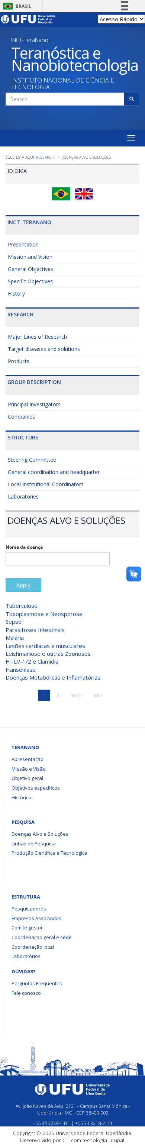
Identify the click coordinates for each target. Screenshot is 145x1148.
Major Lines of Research (37, 336)
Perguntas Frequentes (37, 983)
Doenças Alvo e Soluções (40, 834)
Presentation (23, 244)
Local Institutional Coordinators (46, 484)
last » (98, 695)
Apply (23, 584)
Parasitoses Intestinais (35, 629)
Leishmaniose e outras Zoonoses (48, 653)
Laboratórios (26, 956)
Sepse (14, 621)
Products (18, 361)
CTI (66, 1140)
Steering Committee (32, 459)
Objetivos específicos (36, 787)
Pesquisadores (29, 908)
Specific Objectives (30, 281)
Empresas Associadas (36, 918)
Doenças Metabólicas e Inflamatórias (53, 677)
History (16, 293)
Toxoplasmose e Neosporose (44, 613)
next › (75, 695)
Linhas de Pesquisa (34, 843)
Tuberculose (22, 605)
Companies (21, 416)
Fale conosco (26, 993)
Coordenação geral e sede (42, 937)
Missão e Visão (29, 768)
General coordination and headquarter (54, 471)
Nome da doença (24, 547)
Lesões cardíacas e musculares (45, 645)
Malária (15, 637)
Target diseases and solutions (44, 348)
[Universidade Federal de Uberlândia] (28, 18)
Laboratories (23, 496)
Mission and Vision (30, 256)
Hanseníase (21, 669)
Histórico (21, 797)
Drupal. (117, 1140)
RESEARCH (45, 157)
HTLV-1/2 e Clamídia (32, 661)
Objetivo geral (27, 778)
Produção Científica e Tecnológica (49, 852)
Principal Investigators (34, 404)
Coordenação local (33, 947)
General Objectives (30, 269)
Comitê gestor (27, 927)
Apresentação (28, 759)
